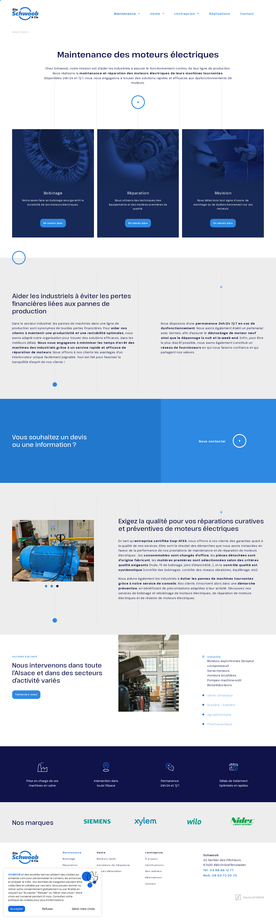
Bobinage (69, 858)
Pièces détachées (109, 871)
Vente (155, 14)
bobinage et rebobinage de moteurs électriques (174, 593)
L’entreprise (184, 14)
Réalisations (219, 14)
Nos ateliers (153, 871)
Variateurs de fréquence (113, 865)
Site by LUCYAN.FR (253, 897)
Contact (247, 14)
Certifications (154, 865)
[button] (46, 586)
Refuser (47, 909)
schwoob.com (17, 878)
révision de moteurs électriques (169, 598)
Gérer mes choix (83, 909)
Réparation (70, 865)
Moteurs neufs (106, 858)
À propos (151, 858)
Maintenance (125, 14)
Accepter (16, 909)
